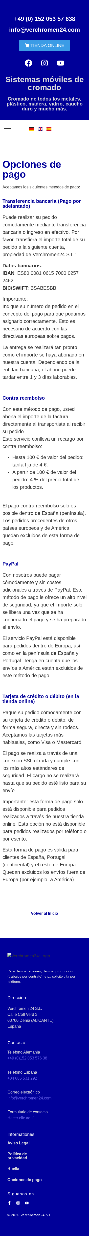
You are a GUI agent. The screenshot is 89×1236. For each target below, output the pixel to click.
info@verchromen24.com (44, 29)
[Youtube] (60, 63)
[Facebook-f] (9, 1203)
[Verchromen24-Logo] (28, 956)
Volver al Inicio (44, 913)
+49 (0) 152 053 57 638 (44, 18)
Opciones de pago (24, 1180)
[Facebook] (28, 63)
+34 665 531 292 (22, 1078)
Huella (13, 1169)
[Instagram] (44, 63)
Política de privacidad (17, 1156)
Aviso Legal (18, 1143)
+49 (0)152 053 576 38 (27, 1058)
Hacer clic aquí (20, 1118)
